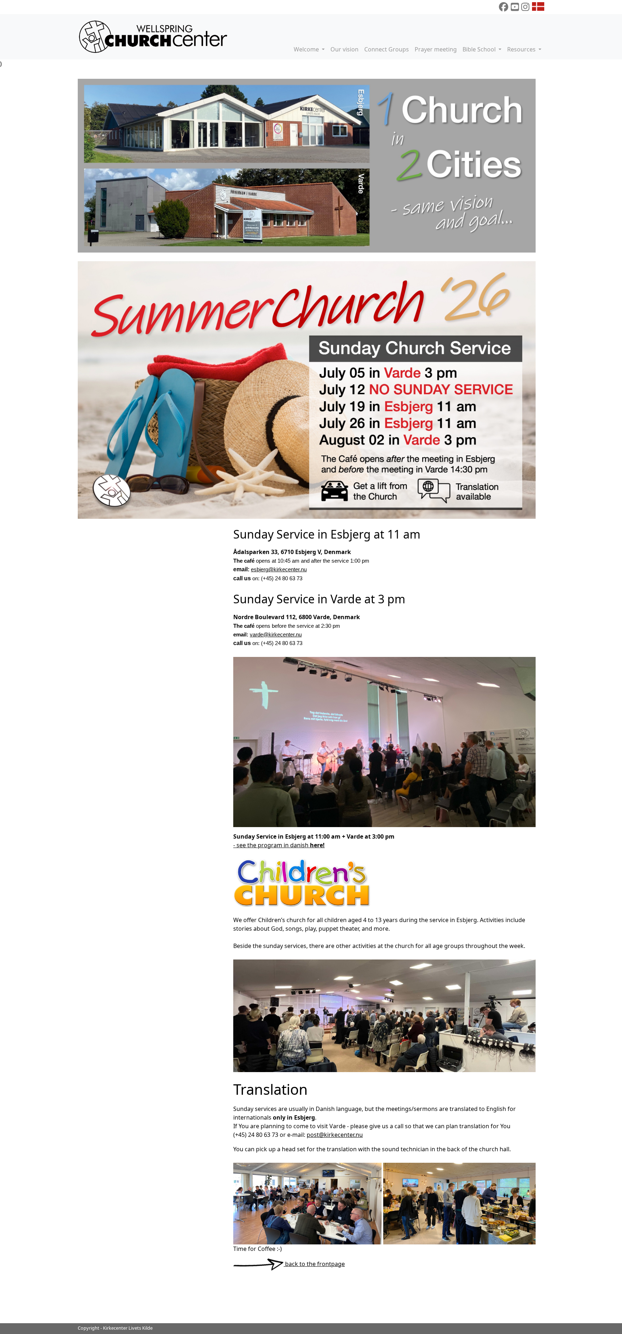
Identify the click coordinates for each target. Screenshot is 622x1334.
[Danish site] (538, 6)
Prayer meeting (436, 49)
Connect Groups (386, 49)
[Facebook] (503, 6)
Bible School (480, 49)
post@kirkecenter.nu (335, 1135)
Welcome (307, 49)
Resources (522, 49)
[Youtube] (515, 6)
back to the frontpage (314, 1264)
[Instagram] (525, 6)
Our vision (344, 49)
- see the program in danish (279, 845)
